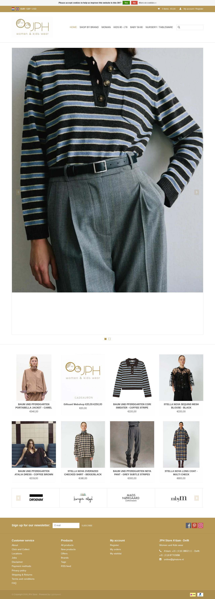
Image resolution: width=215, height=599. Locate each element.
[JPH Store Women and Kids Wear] (34, 27)
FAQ (14, 583)
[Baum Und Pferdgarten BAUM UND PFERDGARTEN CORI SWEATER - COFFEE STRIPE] (132, 377)
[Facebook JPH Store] (188, 525)
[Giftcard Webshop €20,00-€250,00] (83, 377)
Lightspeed (56, 594)
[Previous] (18, 192)
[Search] (178, 27)
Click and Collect (20, 549)
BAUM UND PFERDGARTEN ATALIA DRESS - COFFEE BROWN (34, 473)
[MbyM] (179, 498)
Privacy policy (19, 570)
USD (34, 9)
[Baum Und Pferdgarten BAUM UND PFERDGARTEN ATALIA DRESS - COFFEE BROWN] (34, 444)
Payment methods (21, 566)
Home (73, 27)
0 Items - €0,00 (169, 9)
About (15, 545)
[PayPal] (199, 595)
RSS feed (66, 566)
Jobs (14, 558)
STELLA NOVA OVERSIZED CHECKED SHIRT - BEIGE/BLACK (83, 473)
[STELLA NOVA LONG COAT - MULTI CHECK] (181, 444)
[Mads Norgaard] (131, 498)
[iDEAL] (192, 595)
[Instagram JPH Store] (200, 525)
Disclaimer (17, 562)
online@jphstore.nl (174, 559)
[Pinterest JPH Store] (194, 525)
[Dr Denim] (35, 498)
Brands (65, 558)
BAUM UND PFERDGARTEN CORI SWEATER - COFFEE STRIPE (132, 406)
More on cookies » (147, 3)
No (134, 3)
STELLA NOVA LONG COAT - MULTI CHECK (181, 473)
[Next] (196, 192)
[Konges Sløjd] (83, 498)
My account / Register (193, 9)
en (17, 9)
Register (114, 545)
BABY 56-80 (136, 27)
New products (68, 549)
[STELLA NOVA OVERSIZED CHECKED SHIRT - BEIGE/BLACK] (83, 444)
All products (67, 545)
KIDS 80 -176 (120, 27)
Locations (17, 553)
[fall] (107, 170)
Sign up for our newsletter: (31, 525)
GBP (28, 9)
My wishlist (115, 553)
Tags (63, 562)
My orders (115, 549)
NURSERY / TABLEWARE (159, 27)
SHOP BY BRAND (89, 27)
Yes (126, 3)
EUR (22, 9)
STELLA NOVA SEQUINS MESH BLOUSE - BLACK (181, 406)
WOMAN (106, 27)
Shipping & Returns (22, 575)
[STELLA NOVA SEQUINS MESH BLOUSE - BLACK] (181, 377)
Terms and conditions (23, 579)
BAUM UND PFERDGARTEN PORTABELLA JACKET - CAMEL (33, 406)
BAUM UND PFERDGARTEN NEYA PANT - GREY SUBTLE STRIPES (132, 473)
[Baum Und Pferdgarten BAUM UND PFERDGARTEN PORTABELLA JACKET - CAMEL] (34, 377)
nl (13, 9)
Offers (64, 553)
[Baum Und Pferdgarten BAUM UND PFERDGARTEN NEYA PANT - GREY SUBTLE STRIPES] (132, 444)
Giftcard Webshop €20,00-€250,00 (83, 404)
